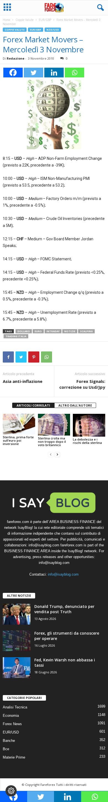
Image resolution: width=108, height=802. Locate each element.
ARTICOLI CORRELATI (33, 405)
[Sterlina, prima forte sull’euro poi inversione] (19, 424)
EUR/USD (11, 732)
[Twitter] (33, 72)
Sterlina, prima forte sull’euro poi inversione (18, 440)
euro (38, 331)
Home (6, 20)
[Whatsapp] (74, 72)
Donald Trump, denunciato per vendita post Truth (64, 609)
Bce (6, 749)
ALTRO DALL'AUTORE (75, 405)
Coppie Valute (25, 20)
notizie (69, 331)
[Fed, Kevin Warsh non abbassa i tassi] (16, 667)
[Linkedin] (54, 72)
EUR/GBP (45, 20)
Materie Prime (14, 757)
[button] (99, 8)
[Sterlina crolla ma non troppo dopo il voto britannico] (54, 425)
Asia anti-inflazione (22, 381)
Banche (9, 741)
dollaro (23, 331)
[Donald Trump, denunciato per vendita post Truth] (16, 614)
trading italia (16, 336)
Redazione (15, 58)
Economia (11, 715)
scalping (86, 331)
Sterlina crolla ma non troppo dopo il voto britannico (52, 441)
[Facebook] (13, 72)
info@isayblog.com (63, 574)
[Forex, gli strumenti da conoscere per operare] (16, 640)
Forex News (12, 724)
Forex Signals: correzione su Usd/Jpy (82, 384)
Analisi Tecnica (15, 707)
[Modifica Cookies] (11, 790)
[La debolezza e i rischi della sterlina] (89, 425)
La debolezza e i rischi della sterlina (87, 441)
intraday (53, 331)
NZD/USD (53, 29)
